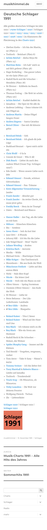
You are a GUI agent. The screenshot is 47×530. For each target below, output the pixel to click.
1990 (29, 29)
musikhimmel (9, 438)
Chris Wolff (11, 153)
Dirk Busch (11, 160)
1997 (6, 36)
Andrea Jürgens (13, 121)
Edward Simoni (13, 178)
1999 (19, 36)
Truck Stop (11, 380)
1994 (25, 33)
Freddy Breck (12, 206)
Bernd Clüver (12, 125)
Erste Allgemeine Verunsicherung (22, 189)
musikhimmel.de (16, 4)
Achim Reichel (13, 58)
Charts (7, 496)
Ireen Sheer (12, 231)
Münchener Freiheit (16, 266)
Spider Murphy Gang (16, 344)
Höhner (10, 224)
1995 (32, 33)
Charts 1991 (28, 40)
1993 (19, 33)
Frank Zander (13, 196)
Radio (6, 508)
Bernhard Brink (14, 135)
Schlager (38, 438)
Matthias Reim (13, 65)
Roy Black (11, 327)
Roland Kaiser (13, 316)
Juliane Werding (14, 245)
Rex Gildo (13, 305)
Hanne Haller (12, 217)
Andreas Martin (14, 114)
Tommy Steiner (14, 365)
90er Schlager (17, 29)
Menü (39, 4)
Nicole (9, 277)
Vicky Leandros (13, 387)
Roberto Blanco (30, 369)
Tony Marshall (13, 369)
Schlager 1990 (11, 404)
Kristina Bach (13, 249)
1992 (12, 33)
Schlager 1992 (11, 408)
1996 (39, 33)
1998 (12, 36)
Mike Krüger (12, 259)
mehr (6, 514)
